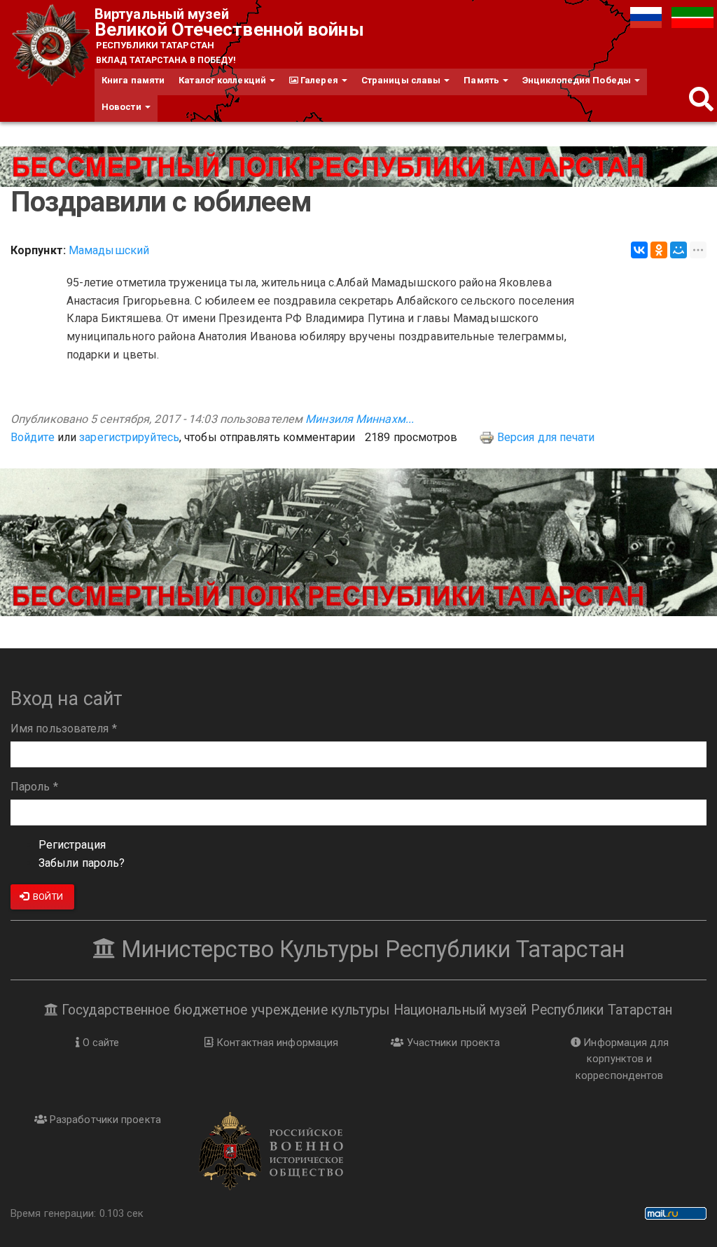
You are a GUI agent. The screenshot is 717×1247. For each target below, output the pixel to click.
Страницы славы (402, 80)
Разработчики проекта (104, 1119)
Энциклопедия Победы (577, 80)
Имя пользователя (64, 728)
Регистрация (72, 844)
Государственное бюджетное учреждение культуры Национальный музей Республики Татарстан (365, 1010)
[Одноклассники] (658, 250)
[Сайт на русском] (647, 16)
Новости (123, 107)
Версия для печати (546, 437)
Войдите (33, 437)
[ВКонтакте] (639, 250)
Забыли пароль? (82, 863)
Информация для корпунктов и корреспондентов (622, 1059)
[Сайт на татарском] (692, 16)
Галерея (319, 80)
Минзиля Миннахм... (359, 419)
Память (482, 80)
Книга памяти (133, 80)
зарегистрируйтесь (129, 437)
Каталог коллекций (223, 80)
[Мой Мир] (678, 250)
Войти (47, 896)
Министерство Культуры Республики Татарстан (370, 949)
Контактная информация (276, 1042)
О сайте (100, 1042)
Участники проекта (451, 1042)
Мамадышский (109, 250)
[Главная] (53, 46)
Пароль (34, 786)
